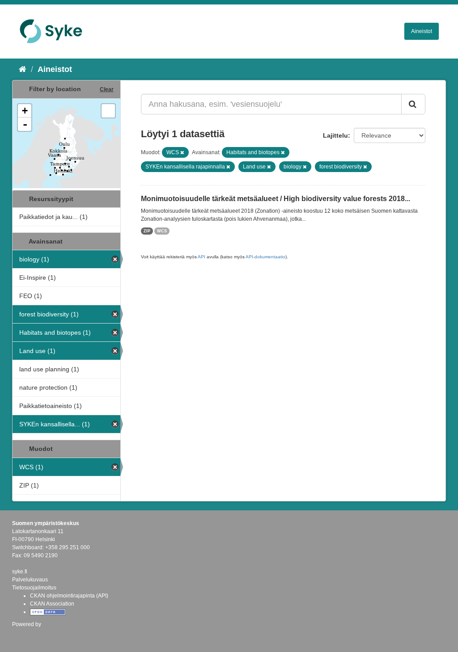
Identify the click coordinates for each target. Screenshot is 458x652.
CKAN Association (52, 604)
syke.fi (19, 571)
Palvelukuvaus (30, 579)
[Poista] (182, 152)
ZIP (147, 231)
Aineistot (421, 31)
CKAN (27, 634)
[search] (413, 104)
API (201, 256)
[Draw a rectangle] (108, 111)
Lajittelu (335, 135)
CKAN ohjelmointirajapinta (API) (69, 596)
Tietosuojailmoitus (34, 588)
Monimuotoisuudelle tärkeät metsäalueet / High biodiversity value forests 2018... (275, 198)
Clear (107, 89)
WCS (162, 231)
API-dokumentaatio (265, 256)
